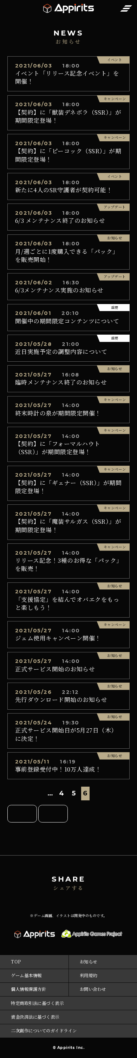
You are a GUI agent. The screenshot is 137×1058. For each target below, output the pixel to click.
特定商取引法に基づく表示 (37, 1003)
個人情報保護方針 (28, 989)
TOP (16, 962)
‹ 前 (53, 813)
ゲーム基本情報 (26, 975)
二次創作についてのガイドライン (44, 1030)
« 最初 (22, 813)
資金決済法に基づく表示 (35, 1017)
